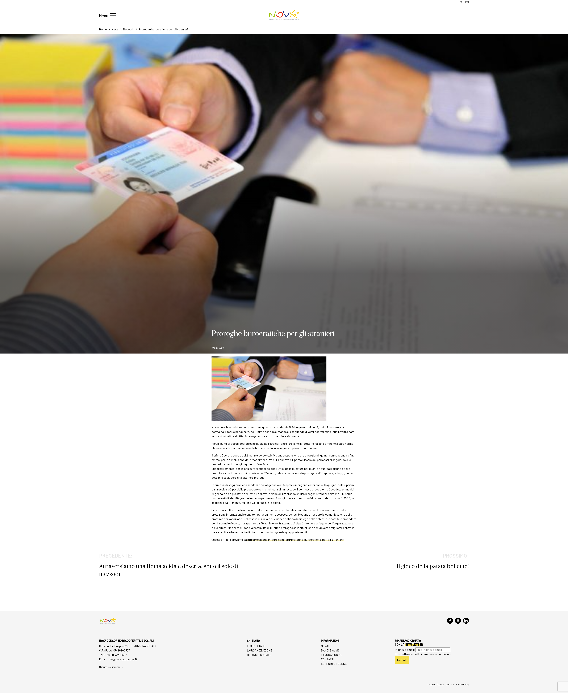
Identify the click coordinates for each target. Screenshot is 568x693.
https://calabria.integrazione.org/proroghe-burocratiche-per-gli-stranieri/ (295, 539)
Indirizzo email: (405, 649)
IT (461, 2)
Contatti (327, 659)
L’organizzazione (259, 650)
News (325, 646)
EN (467, 2)
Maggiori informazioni (109, 667)
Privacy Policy (462, 684)
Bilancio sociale (259, 655)
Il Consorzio (256, 646)
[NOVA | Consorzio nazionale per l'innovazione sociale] (284, 19)
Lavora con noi (332, 655)
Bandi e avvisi (330, 650)
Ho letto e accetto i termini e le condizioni (424, 654)
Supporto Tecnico (334, 663)
